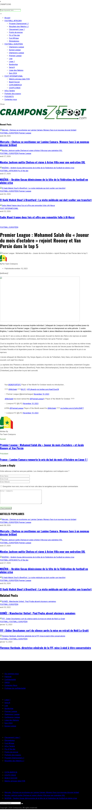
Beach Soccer (14, 82)
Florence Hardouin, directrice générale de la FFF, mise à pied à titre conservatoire (45, 648)
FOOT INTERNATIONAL (13, 76)
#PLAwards (32, 389)
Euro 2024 (13, 73)
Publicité (7, 677)
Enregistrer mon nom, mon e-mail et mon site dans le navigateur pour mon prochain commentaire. (40, 486)
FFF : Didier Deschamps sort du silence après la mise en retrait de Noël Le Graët (44, 630)
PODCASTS (9, 96)
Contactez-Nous (10, 685)
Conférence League (12, 717)
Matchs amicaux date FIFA (19, 79)
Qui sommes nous (11, 674)
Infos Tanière (9, 91)
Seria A (12, 67)
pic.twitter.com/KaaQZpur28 (48, 389)
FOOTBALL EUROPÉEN (13, 44)
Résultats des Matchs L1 (19, 26)
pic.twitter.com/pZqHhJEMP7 (72, 408)
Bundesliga (13, 64)
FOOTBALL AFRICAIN (13, 21)
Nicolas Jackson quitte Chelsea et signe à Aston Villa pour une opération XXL (42, 162)
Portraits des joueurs (12, 94)
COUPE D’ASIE (14, 88)
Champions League (16, 47)
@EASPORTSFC (14, 385)
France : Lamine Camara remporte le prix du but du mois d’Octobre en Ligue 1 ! (43, 459)
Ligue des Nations (16, 70)
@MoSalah (13, 389)
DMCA (7, 682)
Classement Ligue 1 (17, 29)
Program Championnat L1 (19, 24)
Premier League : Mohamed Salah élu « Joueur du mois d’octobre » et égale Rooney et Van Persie (42, 446)
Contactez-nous (10, 99)
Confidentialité (10, 679)
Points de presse (16, 32)
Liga (10, 59)
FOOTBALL (4, 622)
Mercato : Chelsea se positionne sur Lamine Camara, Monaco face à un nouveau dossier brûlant (44, 143)
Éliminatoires (14, 41)
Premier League (15, 56)
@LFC (23, 389)
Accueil (7, 18)
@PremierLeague (37, 399)
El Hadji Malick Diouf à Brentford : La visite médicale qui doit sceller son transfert (46, 200)
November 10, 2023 (41, 394)
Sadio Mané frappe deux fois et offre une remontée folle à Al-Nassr (37, 217)
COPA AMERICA (15, 85)
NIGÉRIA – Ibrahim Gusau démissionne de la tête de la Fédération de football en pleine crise (44, 181)
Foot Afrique (14, 38)
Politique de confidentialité (15, 688)
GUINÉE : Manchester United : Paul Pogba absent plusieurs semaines (37, 613)
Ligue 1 (12, 61)
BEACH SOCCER (10, 778)
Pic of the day (14, 35)
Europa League (15, 50)
